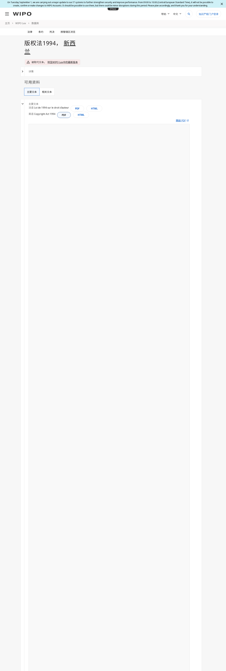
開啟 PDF (181, 120)
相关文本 (47, 92)
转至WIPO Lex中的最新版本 (63, 62)
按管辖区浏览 (68, 32)
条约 (40, 32)
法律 (29, 32)
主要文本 (32, 92)
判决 (52, 32)
